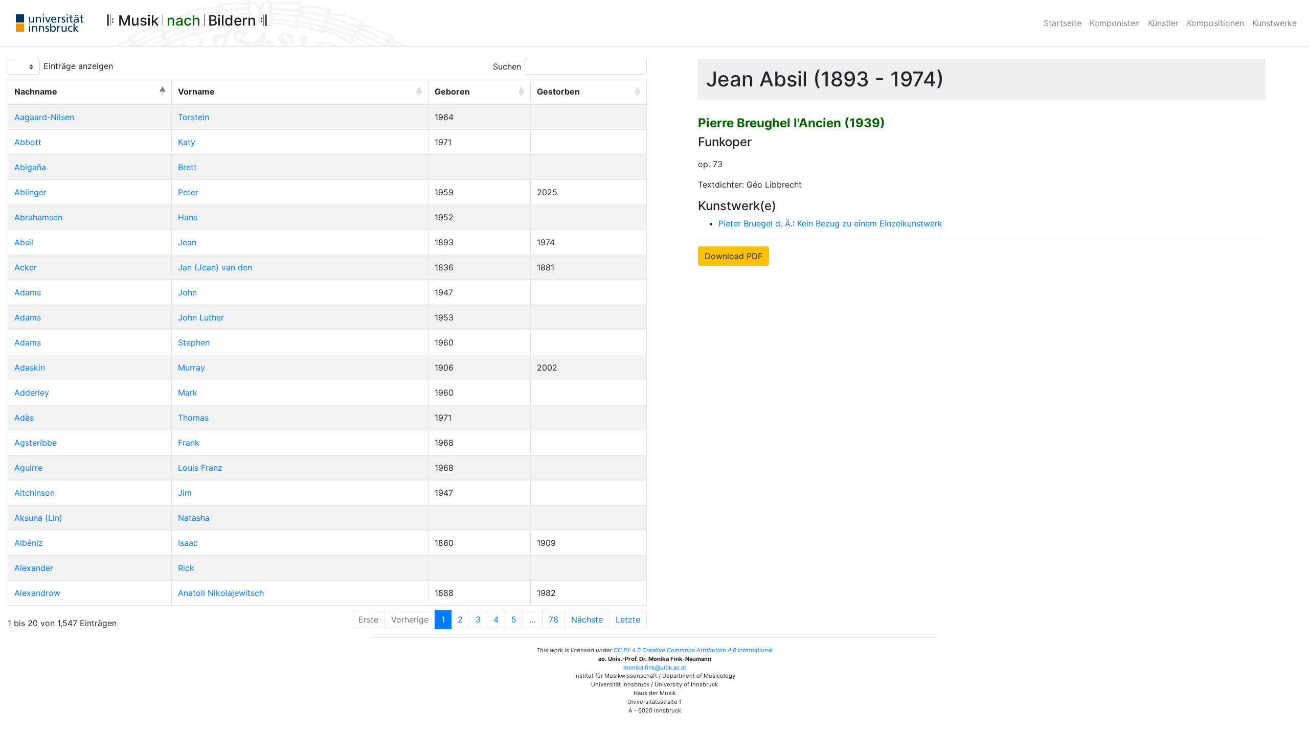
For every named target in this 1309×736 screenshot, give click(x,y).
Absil (23, 242)
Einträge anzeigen (78, 66)
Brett (187, 167)
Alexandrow (37, 593)
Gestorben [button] (558, 91)
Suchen (507, 66)
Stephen (194, 342)
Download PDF (733, 256)
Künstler (1163, 23)
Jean (187, 242)
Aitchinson (34, 493)
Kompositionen (1215, 23)
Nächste (587, 619)
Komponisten (1115, 23)
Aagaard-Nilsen (44, 117)
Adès (24, 417)
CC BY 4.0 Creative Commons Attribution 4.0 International (693, 650)
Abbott (27, 142)
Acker (25, 267)
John (187, 292)
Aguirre (28, 468)
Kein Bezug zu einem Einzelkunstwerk (869, 223)
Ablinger (30, 192)
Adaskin (29, 367)
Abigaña (30, 167)
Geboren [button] (452, 91)
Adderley (31, 392)
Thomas (193, 417)
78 (553, 619)
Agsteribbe (35, 443)
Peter (188, 192)
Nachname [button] (35, 91)
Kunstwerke (1274, 23)
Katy (186, 142)
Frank (188, 443)
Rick (186, 568)
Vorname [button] (196, 91)
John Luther (201, 317)
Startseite (1062, 23)
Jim (185, 493)
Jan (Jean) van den (215, 267)
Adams (27, 292)
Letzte (628, 619)
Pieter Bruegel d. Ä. (755, 223)
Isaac (188, 543)
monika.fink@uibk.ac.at (654, 667)
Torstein (193, 117)
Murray (191, 367)
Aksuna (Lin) (38, 518)
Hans (187, 217)
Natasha (194, 518)
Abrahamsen (38, 217)
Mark (187, 392)
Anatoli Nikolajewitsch (221, 593)
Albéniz (28, 543)
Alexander (33, 568)
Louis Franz (200, 468)
